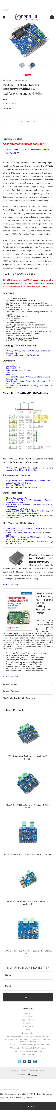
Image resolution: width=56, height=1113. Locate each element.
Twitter (19, 1061)
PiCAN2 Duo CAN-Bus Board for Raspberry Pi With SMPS (27, 806)
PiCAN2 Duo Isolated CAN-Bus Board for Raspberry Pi (27, 854)
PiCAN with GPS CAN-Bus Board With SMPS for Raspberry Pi (27, 902)
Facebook (24, 1061)
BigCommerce (32, 1074)
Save (29, 75)
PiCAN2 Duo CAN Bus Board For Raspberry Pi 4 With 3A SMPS (27, 952)
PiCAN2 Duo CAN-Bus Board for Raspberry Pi (27, 756)
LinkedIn (35, 1061)
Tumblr (30, 1061)
